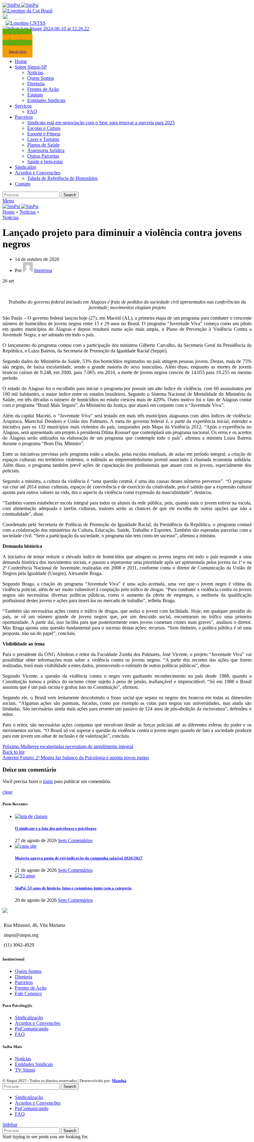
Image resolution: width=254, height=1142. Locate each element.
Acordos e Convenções (37, 1023)
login (48, 781)
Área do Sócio (17, 51)
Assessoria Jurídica (45, 150)
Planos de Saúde (43, 144)
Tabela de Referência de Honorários (62, 178)
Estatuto (35, 94)
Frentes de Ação (43, 89)
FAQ (32, 111)
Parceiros (24, 982)
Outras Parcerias (43, 156)
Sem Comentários (75, 840)
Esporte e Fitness (43, 133)
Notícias (35, 72)
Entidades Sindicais (46, 100)
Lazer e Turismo (43, 139)
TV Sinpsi (25, 1069)
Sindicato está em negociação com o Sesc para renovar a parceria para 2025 (101, 122)
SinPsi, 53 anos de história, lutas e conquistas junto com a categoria (73, 888)
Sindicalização (29, 1017)
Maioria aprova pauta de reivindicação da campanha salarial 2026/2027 (78, 858)
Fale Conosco (28, 993)
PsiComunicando (31, 1028)
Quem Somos (40, 78)
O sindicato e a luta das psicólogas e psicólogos (55, 828)
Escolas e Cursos (43, 128)
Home (8, 212)
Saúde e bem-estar (45, 161)
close (7, 792)
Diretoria (36, 83)
